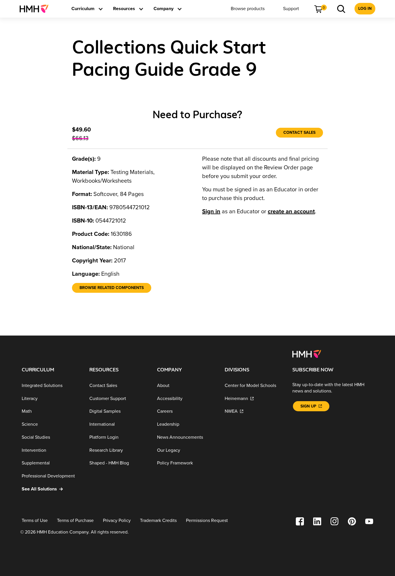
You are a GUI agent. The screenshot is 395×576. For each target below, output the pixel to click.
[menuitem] (36, 8)
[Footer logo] (306, 353)
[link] (36, 8)
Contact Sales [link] (299, 132)
